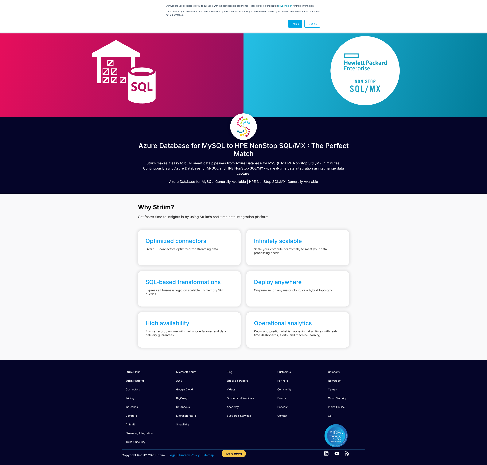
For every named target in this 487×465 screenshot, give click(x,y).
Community (284, 389)
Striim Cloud (133, 371)
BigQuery (182, 398)
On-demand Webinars (240, 398)
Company (334, 371)
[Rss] (347, 453)
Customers (284, 371)
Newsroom (334, 380)
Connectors (133, 389)
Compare (131, 415)
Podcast (282, 406)
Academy (233, 406)
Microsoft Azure (186, 371)
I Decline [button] (312, 23)
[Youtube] (336, 453)
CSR (330, 415)
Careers (333, 389)
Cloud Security (337, 398)
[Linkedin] (326, 453)
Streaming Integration (139, 433)
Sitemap (208, 455)
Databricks (183, 406)
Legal (172, 455)
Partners (282, 380)
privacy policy (285, 5)
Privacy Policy (189, 455)
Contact (282, 415)
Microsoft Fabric (186, 415)
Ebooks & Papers (237, 380)
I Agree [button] (295, 23)
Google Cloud (184, 389)
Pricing (130, 398)
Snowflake (182, 424)
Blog (229, 371)
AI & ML (130, 424)
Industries (132, 406)
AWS (179, 380)
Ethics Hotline (336, 406)
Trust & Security (135, 442)
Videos (231, 389)
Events (281, 398)
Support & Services (239, 415)
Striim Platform (135, 380)
